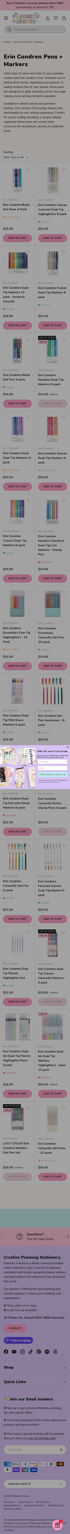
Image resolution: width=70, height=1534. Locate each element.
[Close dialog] (67, 746)
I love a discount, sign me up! (53, 774)
